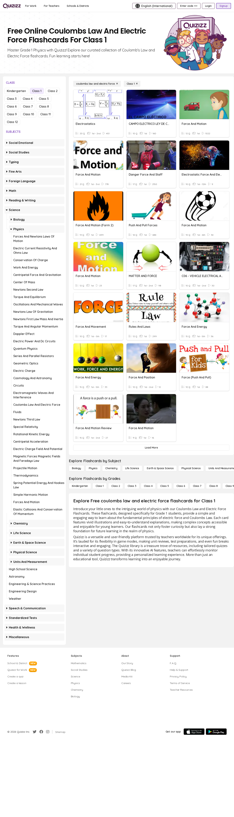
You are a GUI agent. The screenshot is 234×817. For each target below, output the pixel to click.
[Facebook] (41, 732)
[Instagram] (47, 732)
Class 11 (45, 114)
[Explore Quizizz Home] (12, 6)
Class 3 (11, 99)
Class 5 (44, 99)
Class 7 (28, 106)
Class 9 (12, 114)
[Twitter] (34, 732)
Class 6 (12, 106)
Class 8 (44, 106)
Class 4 (28, 99)
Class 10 (28, 114)
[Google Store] (216, 731)
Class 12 (12, 122)
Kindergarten (16, 91)
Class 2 (53, 91)
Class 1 (36, 91)
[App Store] (194, 731)
